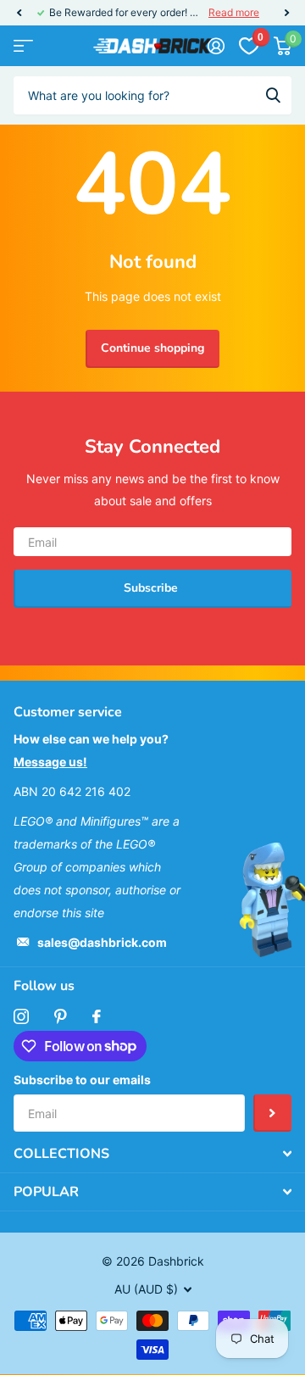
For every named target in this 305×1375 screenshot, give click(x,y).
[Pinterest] (60, 1016)
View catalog (23, 46)
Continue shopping (152, 348)
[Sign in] (216, 45)
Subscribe (152, 588)
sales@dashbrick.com (102, 942)
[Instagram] (21, 1016)
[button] (18, 12)
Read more (233, 12)
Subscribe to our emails (82, 1079)
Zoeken (272, 95)
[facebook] (96, 1016)
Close (152, 1153)
